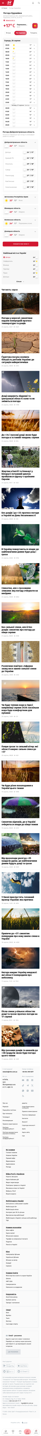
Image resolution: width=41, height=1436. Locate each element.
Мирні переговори (12, 1182)
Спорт (8, 1310)
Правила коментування (29, 1111)
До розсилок (13, 1352)
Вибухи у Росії (11, 1191)
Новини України (11, 1155)
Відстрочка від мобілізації (15, 1215)
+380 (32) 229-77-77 (15, 1401)
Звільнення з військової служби (17, 1204)
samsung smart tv (23, 1371)
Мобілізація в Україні (15, 1201)
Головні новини (11, 1152)
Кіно (8, 1252)
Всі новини (10, 1150)
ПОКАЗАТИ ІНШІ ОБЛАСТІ (21, 244)
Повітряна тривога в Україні (16, 1185)
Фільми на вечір (11, 1260)
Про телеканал (7, 1113)
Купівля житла (11, 1300)
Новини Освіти (12, 1273)
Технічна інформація (29, 1115)
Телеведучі (6, 1117)
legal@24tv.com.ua (27, 1403)
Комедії (8, 1263)
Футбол (8, 1315)
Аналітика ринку (11, 1297)
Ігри (23, 1136)
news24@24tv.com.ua (10, 1072)
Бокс (7, 1312)
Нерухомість (11, 1294)
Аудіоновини (10, 1164)
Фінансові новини (12, 1236)
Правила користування (10, 1124)
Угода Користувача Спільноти (28, 1107)
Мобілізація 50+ (11, 1207)
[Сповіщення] (33, 3)
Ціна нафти (10, 1230)
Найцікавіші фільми (13, 1254)
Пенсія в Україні (11, 1244)
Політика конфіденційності (8, 1128)
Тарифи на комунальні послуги (17, 1239)
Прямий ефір (10, 1158)
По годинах (20, 33)
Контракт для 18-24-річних (15, 1212)
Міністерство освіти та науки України (19, 1276)
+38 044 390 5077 (27, 1072)
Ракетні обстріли (12, 1177)
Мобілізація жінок (12, 1209)
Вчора (8, 33)
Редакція (5, 1106)
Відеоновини (10, 1161)
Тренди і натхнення (12, 1303)
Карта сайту (26, 1132)
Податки (9, 1242)
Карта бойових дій (12, 1180)
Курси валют (10, 1233)
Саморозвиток (11, 1284)
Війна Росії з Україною (15, 1174)
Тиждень (33, 33)
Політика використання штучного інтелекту (10, 1133)
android (9, 1366)
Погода (8, 1167)
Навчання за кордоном (14, 1287)
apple (23, 1366)
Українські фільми (12, 1257)
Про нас (5, 1103)
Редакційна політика (9, 1110)
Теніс (8, 1318)
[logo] (9, 3)
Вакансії (24, 1122)
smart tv (9, 1371)
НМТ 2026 (9, 1281)
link (23, 1080)
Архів (23, 1129)
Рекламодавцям (8, 1120)
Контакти (25, 1118)
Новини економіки (13, 1228)
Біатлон (8, 1321)
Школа (8, 1279)
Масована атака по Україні (15, 1188)
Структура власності (28, 1125)
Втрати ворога (11, 1194)
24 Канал (4, 8)
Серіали (8, 1266)
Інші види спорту (12, 1324)
